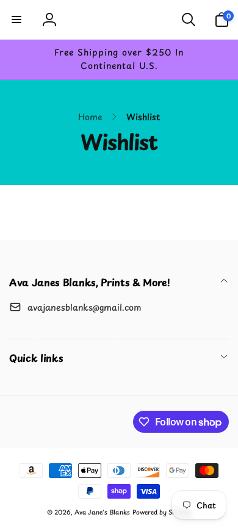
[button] (16, 19)
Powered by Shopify (161, 511)
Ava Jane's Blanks (102, 511)
